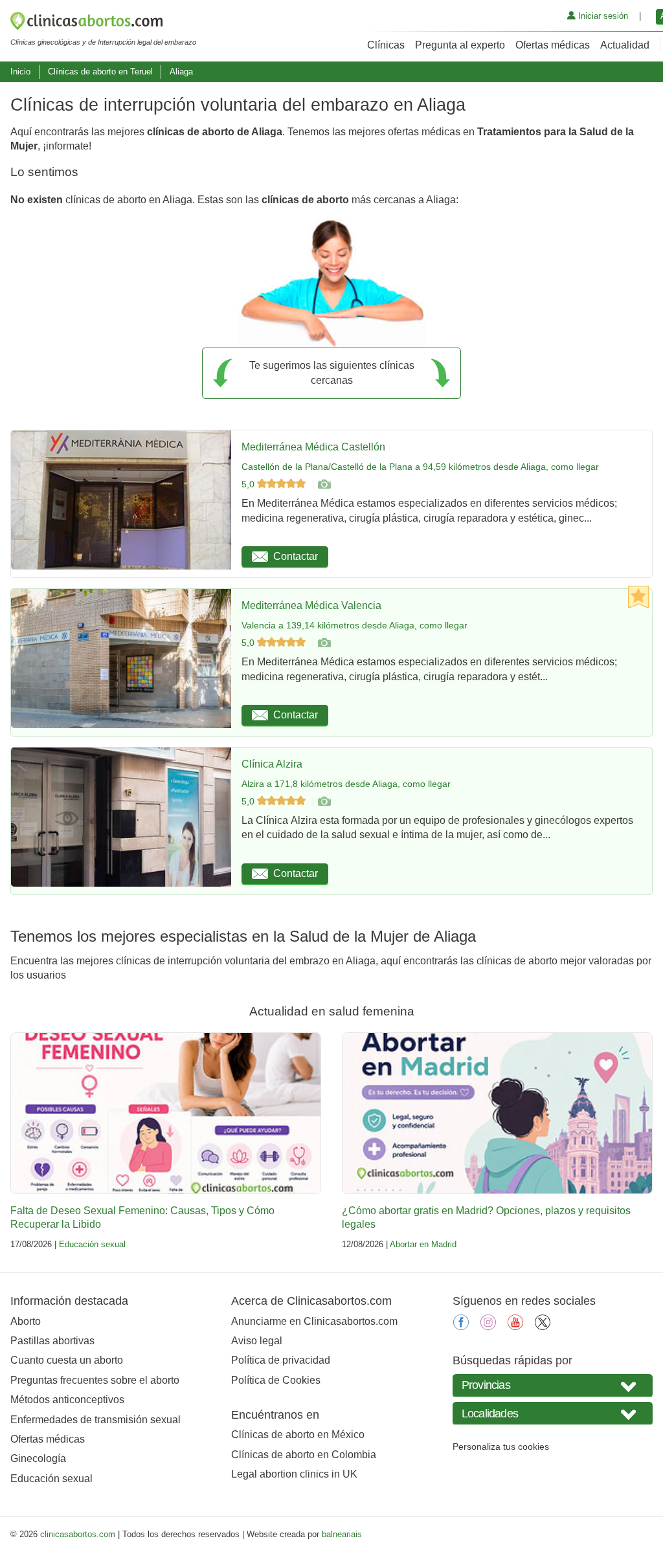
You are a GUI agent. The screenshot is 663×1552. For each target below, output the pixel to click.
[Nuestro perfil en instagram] (488, 1326)
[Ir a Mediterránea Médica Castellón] (323, 484)
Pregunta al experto (460, 44)
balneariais (342, 1534)
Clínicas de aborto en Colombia (303, 1454)
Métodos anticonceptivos (67, 1399)
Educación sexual (92, 1244)
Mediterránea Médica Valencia (311, 605)
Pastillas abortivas (52, 1340)
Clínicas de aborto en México (298, 1434)
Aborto (25, 1321)
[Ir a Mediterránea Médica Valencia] (323, 642)
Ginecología (38, 1458)
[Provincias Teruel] (553, 1385)
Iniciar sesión (602, 16)
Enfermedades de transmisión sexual (95, 1419)
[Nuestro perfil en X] (542, 1326)
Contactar (295, 556)
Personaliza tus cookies (501, 1446)
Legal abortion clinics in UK (294, 1474)
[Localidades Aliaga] (553, 1413)
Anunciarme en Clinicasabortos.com (314, 1321)
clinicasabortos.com (77, 1534)
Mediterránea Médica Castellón (313, 446)
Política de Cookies (275, 1380)
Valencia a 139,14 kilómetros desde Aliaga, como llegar (354, 625)
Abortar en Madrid (423, 1244)
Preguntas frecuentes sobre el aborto (94, 1380)
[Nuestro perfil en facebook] (461, 1326)
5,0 (249, 484)
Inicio (20, 71)
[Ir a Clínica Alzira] (323, 801)
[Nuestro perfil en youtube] (515, 1326)
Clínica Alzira (272, 764)
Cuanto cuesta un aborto (66, 1360)
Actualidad (624, 44)
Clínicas (386, 44)
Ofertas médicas (552, 44)
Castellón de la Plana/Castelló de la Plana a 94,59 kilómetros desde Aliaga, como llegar (420, 466)
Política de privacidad (280, 1360)
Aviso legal (256, 1340)
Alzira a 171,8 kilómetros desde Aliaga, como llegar (346, 784)
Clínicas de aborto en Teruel (100, 71)
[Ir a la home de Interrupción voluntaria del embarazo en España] (103, 23)
